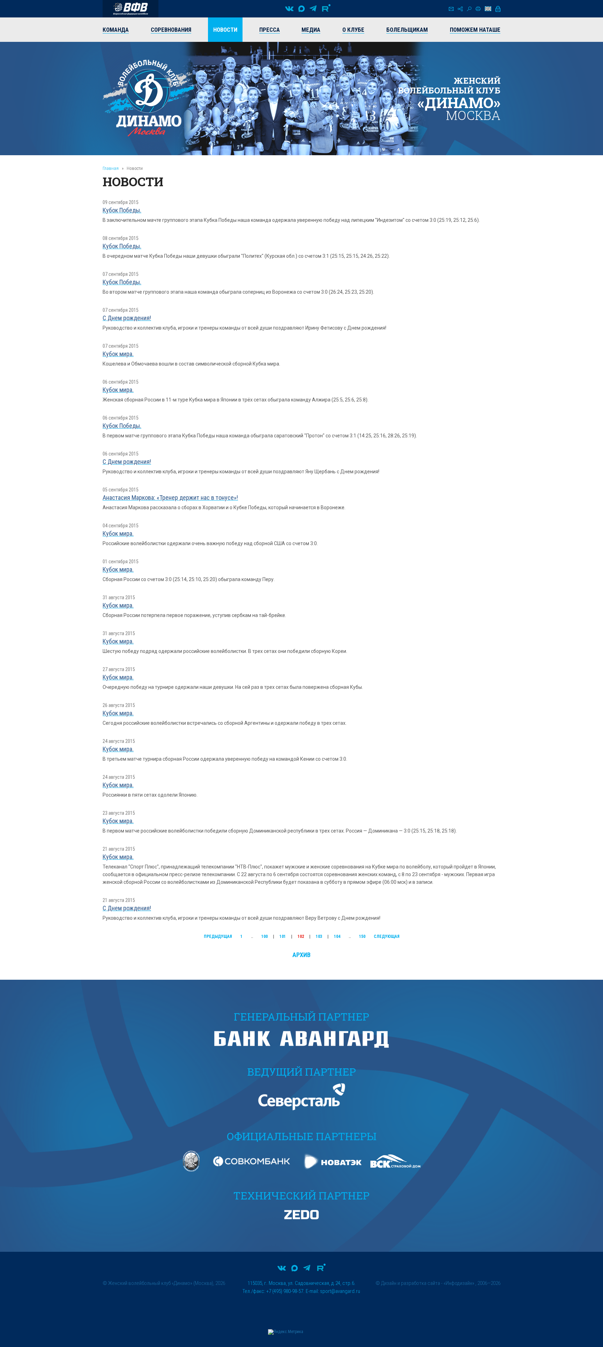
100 (264, 936)
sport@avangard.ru (340, 1291)
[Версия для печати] (478, 9)
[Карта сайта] (460, 9)
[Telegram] (313, 8)
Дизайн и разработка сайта (410, 1283)
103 (319, 936)
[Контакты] (451, 9)
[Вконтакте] (289, 8)
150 (362, 936)
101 (283, 936)
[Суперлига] (130, 8)
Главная (111, 168)
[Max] (301, 9)
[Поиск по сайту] (469, 9)
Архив (301, 954)
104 (337, 936)
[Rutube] (326, 9)
